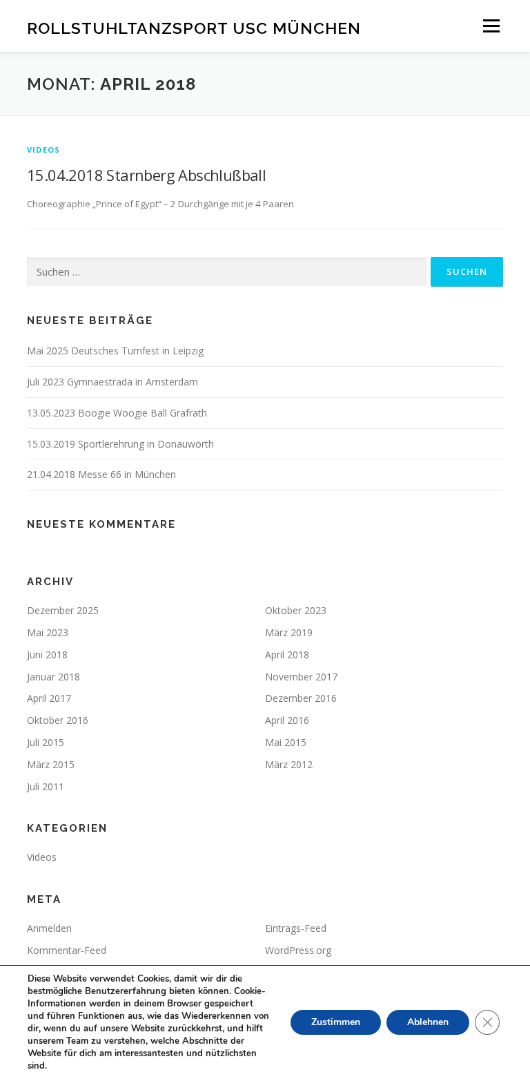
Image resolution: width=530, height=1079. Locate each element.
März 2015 (51, 764)
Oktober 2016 (57, 720)
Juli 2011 (45, 786)
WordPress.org (298, 950)
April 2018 (287, 654)
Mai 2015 (285, 742)
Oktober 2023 (295, 610)
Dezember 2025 (63, 610)
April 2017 (49, 698)
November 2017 (301, 676)
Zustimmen (335, 1022)
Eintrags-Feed (295, 928)
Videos (43, 149)
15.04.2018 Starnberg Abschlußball (146, 174)
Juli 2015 (45, 742)
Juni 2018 (47, 654)
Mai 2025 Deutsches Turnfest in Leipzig (115, 350)
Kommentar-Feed (66, 950)
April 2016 (287, 720)
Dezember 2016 (301, 698)
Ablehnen (428, 1022)
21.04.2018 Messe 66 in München (101, 474)
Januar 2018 (53, 676)
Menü (491, 25)
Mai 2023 (47, 632)
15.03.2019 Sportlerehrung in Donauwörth (120, 443)
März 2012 (289, 764)
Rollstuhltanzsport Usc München (194, 27)
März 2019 (289, 632)
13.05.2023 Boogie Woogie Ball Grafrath (117, 412)
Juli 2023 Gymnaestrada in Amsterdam (112, 381)
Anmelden (49, 928)
